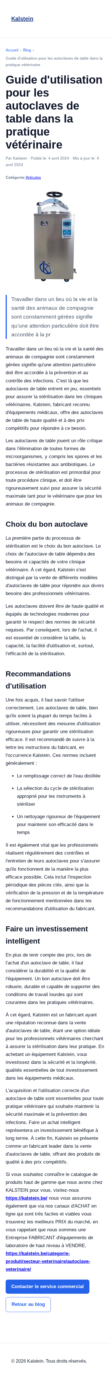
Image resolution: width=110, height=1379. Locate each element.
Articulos (33, 177)
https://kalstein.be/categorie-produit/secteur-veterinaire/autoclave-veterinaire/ (48, 1261)
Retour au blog (28, 1304)
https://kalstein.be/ (26, 1198)
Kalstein (22, 19)
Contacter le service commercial (47, 1286)
